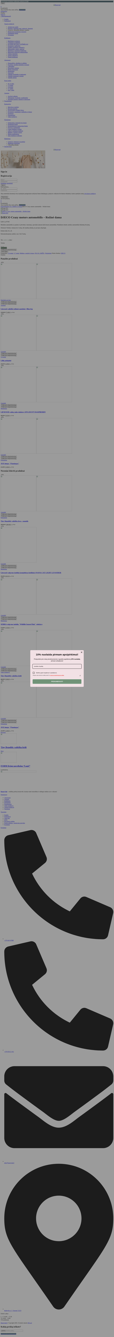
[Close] (81, 652)
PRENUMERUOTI (57, 681)
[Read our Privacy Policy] (80, 676)
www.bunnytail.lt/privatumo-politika (57, 675)
